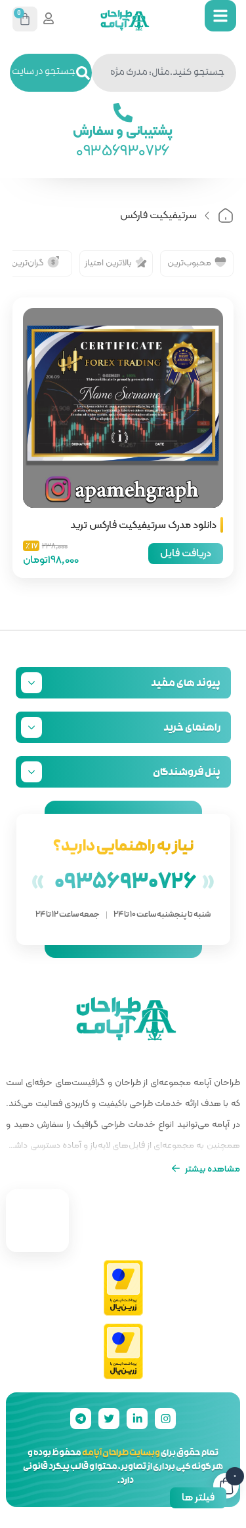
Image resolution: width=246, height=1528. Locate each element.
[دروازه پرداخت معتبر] (123, 1288)
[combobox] (164, 73)
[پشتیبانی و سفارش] (123, 113)
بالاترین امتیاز (108, 262)
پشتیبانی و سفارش (123, 130)
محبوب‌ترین (189, 262)
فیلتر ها (198, 1497)
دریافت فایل (185, 553)
